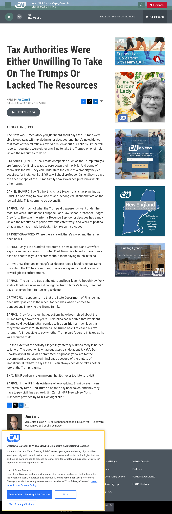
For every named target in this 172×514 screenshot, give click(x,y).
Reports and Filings (107, 461)
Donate (158, 5)
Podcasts (137, 469)
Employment (103, 469)
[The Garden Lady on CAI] (140, 97)
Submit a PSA (104, 492)
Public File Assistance (144, 476)
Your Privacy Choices (21, 504)
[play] (9, 17)
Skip (65, 494)
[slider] (24, 16)
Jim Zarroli (23, 99)
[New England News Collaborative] (140, 211)
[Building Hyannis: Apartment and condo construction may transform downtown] (140, 260)
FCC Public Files (141, 484)
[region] (53, 470)
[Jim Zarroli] (14, 424)
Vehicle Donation (141, 461)
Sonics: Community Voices (111, 476)
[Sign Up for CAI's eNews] (140, 154)
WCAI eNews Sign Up (108, 484)
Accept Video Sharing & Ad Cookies (29, 494)
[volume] (19, 17)
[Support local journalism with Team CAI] (140, 51)
